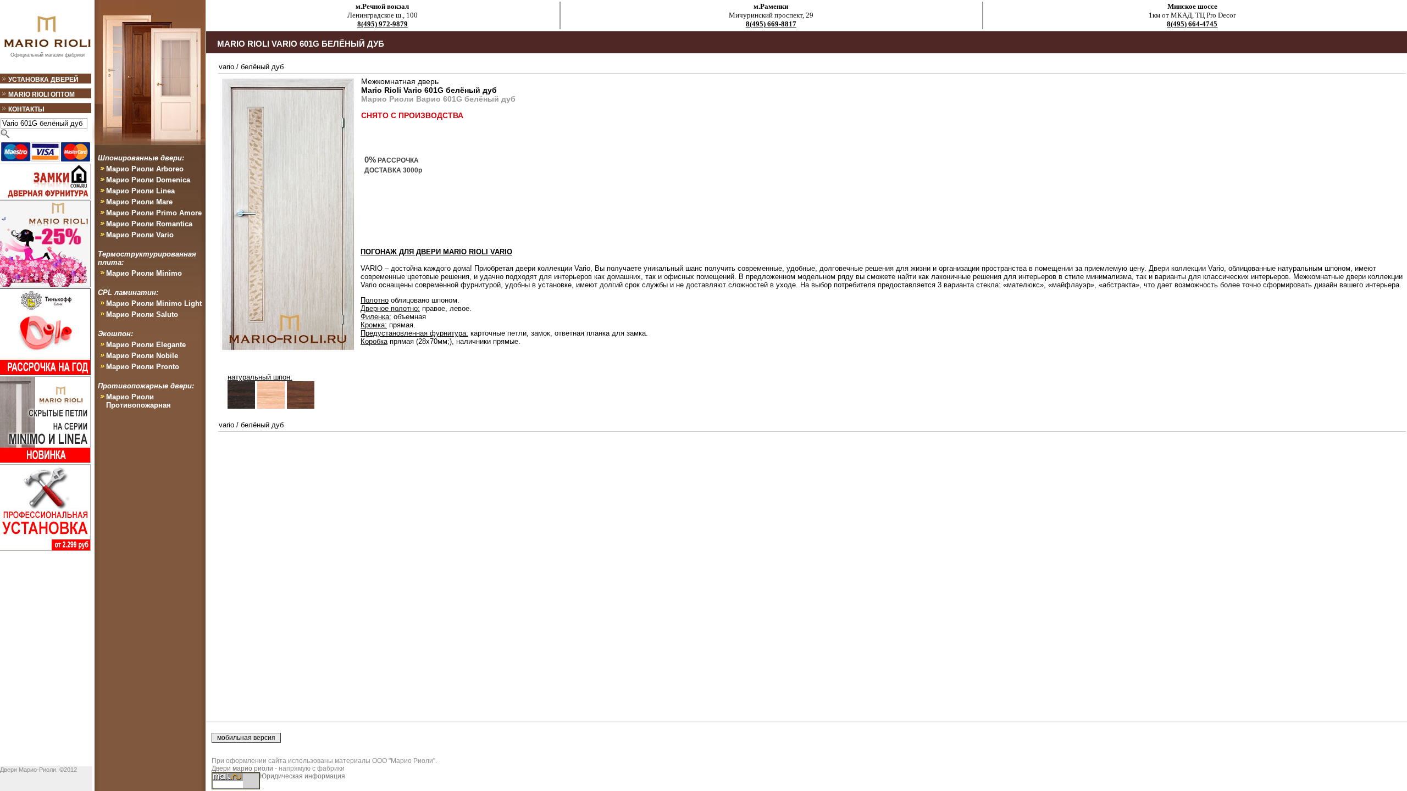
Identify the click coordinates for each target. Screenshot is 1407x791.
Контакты (26, 109)
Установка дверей (43, 79)
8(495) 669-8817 (771, 24)
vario (226, 67)
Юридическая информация (302, 776)
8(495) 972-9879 (382, 24)
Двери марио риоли (242, 768)
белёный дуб (262, 67)
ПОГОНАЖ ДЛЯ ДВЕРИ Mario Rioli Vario (436, 252)
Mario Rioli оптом (41, 94)
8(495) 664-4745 (1192, 24)
